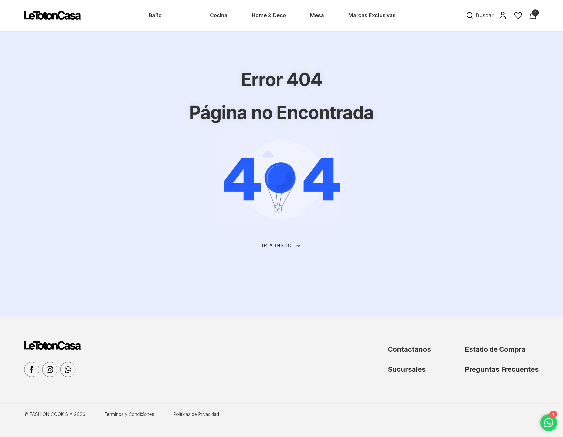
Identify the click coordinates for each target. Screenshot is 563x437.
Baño (155, 15)
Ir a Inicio (277, 245)
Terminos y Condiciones (129, 414)
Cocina (218, 15)
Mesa (317, 15)
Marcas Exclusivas (372, 15)
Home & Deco (269, 15)
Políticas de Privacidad (196, 414)
